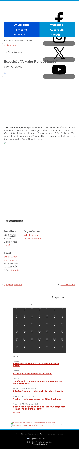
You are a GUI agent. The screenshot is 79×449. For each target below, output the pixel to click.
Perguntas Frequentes (33, 434)
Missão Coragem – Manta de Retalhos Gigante (38, 391)
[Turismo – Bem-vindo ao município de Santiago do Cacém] (27, 425)
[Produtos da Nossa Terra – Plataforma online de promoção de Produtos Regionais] (33, 422)
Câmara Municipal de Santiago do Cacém (39, 6)
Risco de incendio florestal (72, 16)
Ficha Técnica (60, 434)
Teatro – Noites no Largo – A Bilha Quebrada (37, 399)
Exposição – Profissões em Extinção (32, 373)
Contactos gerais (51, 434)
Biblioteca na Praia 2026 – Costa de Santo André (36, 364)
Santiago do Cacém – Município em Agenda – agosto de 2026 (37, 382)
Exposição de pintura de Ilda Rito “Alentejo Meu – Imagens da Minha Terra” (39, 408)
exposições (7, 245)
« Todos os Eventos (10, 45)
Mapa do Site (43, 434)
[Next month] (63, 297)
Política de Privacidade (21, 434)
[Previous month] (52, 297)
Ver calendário (17, 412)
